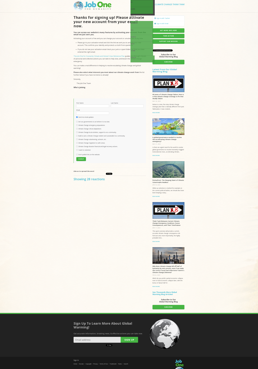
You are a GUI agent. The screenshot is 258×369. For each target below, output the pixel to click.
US (131, 2)
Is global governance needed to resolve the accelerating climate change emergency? (167, 139)
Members (134, 23)
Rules (120, 364)
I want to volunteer (84, 150)
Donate (81, 364)
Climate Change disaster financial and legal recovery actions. (98, 146)
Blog (132, 44)
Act (132, 16)
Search (133, 37)
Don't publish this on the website (89, 154)
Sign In (133, 57)
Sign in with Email (162, 23)
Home (75, 364)
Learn (133, 9)
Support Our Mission (168, 41)
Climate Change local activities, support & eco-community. (97, 132)
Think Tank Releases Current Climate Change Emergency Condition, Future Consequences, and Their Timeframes (166, 223)
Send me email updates (86, 117)
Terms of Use (104, 364)
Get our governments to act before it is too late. (94, 122)
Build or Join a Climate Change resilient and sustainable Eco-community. (101, 136)
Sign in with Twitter (163, 18)
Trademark (113, 364)
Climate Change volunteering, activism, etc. (92, 139)
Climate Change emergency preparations (91, 125)
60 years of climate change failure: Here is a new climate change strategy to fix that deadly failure (168, 96)
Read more (156, 112)
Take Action (168, 36)
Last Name (114, 103)
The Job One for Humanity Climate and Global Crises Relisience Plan (99, 56)
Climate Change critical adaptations (89, 129)
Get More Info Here (168, 30)
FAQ (132, 30)
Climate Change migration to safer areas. (91, 143)
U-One (133, 51)
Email (78, 110)
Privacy (95, 364)
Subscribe (168, 62)
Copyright (88, 364)
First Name (80, 103)
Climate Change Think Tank (169, 4)
